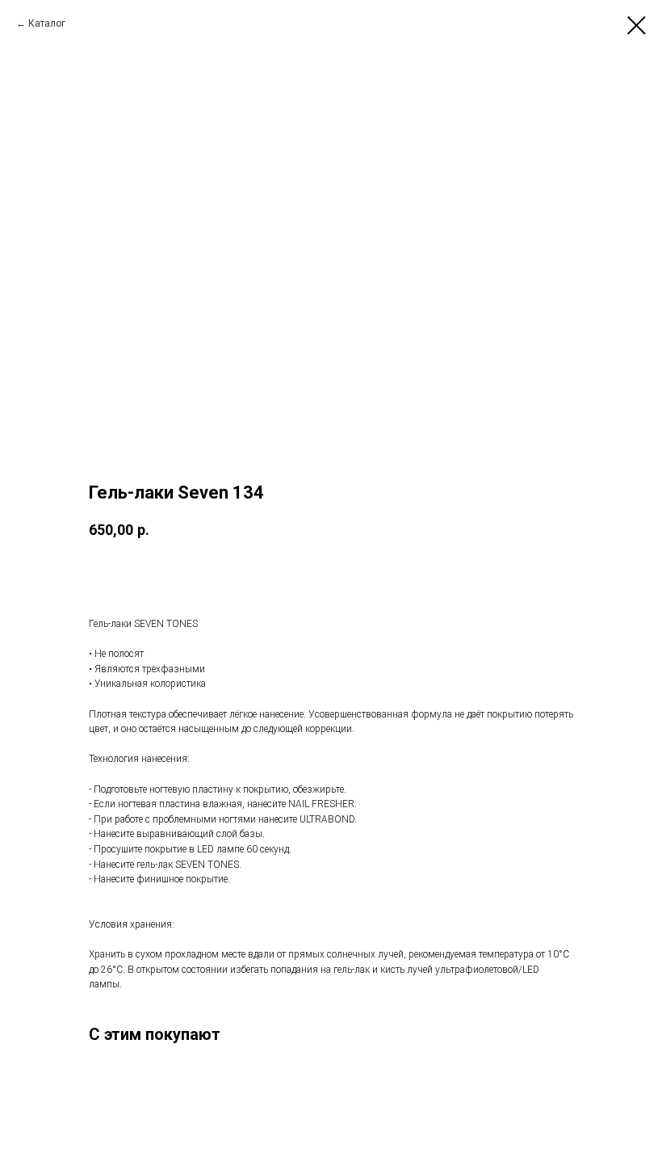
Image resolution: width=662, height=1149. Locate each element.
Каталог (46, 23)
